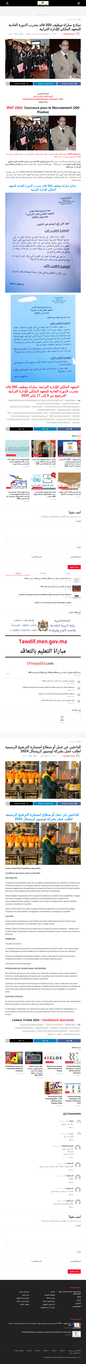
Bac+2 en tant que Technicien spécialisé (70, 1293)
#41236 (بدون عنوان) (74, 1351)
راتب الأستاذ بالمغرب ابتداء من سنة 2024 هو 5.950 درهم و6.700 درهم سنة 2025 (48, 578)
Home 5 (37, 1351)
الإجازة (8, 488)
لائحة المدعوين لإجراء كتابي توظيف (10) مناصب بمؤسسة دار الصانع (70, 493)
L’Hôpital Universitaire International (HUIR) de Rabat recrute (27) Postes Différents (45, 594)
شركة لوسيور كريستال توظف (71, 1034)
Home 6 (29, 1351)
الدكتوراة (78, 1303)
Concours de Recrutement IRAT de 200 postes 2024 (62, 407)
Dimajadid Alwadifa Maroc (46, 410)
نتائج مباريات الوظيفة (22, 1298)
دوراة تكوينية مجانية (49, 1301)
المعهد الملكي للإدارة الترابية (43, 96)
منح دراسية (25, 1295)
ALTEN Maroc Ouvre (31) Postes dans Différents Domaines (14, 1068)
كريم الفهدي (69, 1188)
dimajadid (76, 410)
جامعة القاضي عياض (75, 1353)
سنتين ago (56, 1146)
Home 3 (54, 1351)
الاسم (78, 547)
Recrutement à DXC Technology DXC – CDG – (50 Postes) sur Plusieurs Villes (53, 1099)
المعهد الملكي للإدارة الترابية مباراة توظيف (68, 419)
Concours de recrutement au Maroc (48, 403)
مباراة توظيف (75, 422)
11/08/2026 (25, 466)
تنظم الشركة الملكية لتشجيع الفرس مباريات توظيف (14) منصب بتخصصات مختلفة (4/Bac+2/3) (34, 1070)
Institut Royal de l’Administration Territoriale (40, 99)
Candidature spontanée (58, 1020)
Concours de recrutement (71, 403)
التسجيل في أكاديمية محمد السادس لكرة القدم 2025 (56, 586)
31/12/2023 (53, 34)
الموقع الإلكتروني (75, 557)
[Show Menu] (79, 3)
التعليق (78, 521)
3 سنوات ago (62, 1121)
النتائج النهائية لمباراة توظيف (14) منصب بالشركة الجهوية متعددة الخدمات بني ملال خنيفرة (18, 461)
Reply (71, 1127)
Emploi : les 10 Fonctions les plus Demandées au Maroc (53, 603)
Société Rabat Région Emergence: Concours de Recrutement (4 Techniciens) (74, 1069)
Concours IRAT (37, 407)
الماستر (52, 1292)
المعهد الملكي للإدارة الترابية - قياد (20, 416)
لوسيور (59, 1034)
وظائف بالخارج (24, 1304)
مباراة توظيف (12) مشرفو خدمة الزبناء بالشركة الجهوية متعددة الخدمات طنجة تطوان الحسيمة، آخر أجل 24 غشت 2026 (17, 495)
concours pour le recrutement (20, 407)
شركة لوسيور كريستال (29, 1031)
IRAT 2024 (14, 107)
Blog (61, 455)
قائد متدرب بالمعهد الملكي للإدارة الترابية (18, 419)
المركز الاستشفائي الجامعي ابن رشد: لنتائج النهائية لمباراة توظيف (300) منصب (44, 494)
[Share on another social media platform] (7, 83)
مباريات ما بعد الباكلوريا (48, 1307)
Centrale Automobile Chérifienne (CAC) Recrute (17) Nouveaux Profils (74, 1099)
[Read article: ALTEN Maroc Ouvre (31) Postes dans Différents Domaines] (14, 1058)
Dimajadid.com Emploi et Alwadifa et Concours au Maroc (60, 1357)
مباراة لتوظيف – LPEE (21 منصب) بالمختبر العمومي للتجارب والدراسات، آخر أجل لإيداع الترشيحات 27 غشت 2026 (70, 462)
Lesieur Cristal (74, 1031)
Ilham (71, 1121)
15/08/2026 (78, 469)
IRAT (61, 99)
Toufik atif (69, 1163)
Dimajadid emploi (69, 34)
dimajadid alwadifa (64, 410)
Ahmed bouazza (67, 1146)
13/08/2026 (51, 466)
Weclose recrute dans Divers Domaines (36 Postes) (54, 1068)
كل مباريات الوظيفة (31, 34)
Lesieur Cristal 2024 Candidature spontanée (52, 1031)
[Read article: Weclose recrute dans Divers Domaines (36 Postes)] (53, 1058)
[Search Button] (7, 3)
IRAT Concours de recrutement (60, 416)
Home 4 (46, 1351)
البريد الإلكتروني (35, 557)
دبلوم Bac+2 (51, 1298)
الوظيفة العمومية (71, 19)
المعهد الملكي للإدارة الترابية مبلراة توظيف (42, 419)
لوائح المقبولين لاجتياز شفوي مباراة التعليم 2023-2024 (57, 700)
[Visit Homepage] (43, 3)
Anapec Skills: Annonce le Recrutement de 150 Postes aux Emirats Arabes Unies (36, 400)
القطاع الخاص (72, 741)
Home (79, 19)
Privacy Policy (19, 1351)
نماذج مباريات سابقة (23, 1301)
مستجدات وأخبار (24, 1292)
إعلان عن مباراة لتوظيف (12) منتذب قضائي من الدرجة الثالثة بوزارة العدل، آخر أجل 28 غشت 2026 (44, 461)
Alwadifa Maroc (70, 400)
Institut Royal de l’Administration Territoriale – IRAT (30, 413)
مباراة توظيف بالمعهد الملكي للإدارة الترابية (58, 422)
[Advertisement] (43, 9)
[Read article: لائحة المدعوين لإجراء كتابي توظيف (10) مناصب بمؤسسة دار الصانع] (70, 481)
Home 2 (62, 1351)
